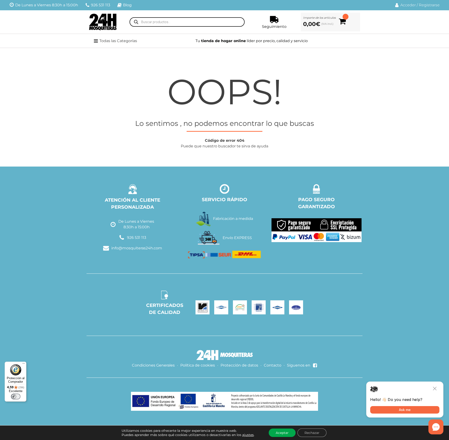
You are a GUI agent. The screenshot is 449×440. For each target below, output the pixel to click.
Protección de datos (239, 365)
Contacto (272, 365)
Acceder (408, 5)
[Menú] (23, 364)
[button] (118, 41)
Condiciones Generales (153, 365)
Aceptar (282, 433)
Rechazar (311, 433)
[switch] (15, 396)
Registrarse (429, 5)
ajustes (248, 435)
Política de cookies (197, 365)
